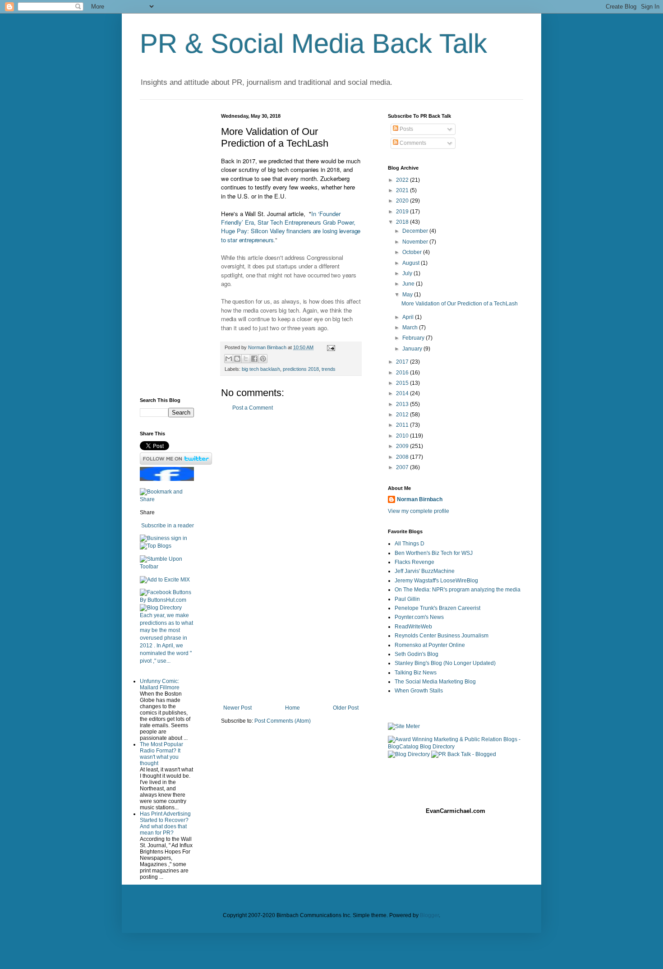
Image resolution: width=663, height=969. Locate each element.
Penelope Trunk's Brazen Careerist (437, 608)
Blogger (429, 915)
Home (292, 708)
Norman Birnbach (419, 499)
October (412, 252)
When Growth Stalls (419, 691)
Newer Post (237, 708)
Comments (412, 143)
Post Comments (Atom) (282, 721)
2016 (403, 372)
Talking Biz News (416, 672)
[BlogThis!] (237, 358)
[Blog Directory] (161, 607)
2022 (403, 180)
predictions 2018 (301, 369)
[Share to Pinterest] (262, 358)
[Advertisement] (291, 558)
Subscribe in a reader (167, 525)
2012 (403, 414)
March (410, 327)
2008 (403, 457)
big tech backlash (261, 369)
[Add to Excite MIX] (165, 580)
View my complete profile (418, 511)
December (415, 231)
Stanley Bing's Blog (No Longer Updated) (445, 663)
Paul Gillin (407, 599)
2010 (403, 436)
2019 (403, 211)
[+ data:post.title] (167, 566)
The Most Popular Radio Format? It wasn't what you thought (161, 753)
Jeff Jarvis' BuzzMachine (425, 571)
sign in (179, 538)
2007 (403, 467)
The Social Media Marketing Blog (435, 681)
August (411, 263)
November (415, 242)
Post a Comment (252, 408)
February (414, 338)
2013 (403, 404)
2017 (403, 362)
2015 (403, 383)
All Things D (409, 543)
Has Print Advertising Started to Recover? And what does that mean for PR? (165, 823)
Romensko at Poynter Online (430, 645)
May (408, 294)
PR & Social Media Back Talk (313, 43)
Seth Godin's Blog (416, 654)
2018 (403, 222)
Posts (405, 129)
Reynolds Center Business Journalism (441, 635)
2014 (403, 393)
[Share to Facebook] (254, 358)
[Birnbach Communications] (167, 479)
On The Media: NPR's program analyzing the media (457, 589)
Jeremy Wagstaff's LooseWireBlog (436, 580)
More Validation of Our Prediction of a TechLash (459, 303)
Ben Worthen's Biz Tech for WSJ (434, 553)
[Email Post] (330, 347)
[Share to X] (245, 358)
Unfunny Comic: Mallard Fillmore (160, 684)
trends (329, 369)
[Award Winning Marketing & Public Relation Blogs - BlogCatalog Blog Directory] (455, 746)
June (409, 284)
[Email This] (228, 358)
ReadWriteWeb (413, 626)
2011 (403, 425)
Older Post (346, 708)
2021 (403, 190)
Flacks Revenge (414, 562)
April (408, 317)
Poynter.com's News (419, 617)
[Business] (155, 538)
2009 (403, 446)
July (408, 273)
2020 (403, 201)
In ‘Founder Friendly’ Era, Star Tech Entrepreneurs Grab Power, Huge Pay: (288, 222)
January (413, 349)
